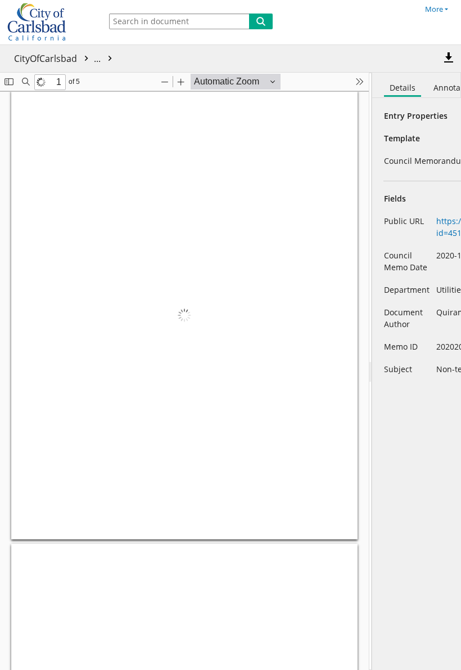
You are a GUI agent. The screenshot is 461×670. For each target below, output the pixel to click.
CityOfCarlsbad (58, 58)
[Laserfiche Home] (48, 22)
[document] (416, 371)
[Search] (261, 21)
